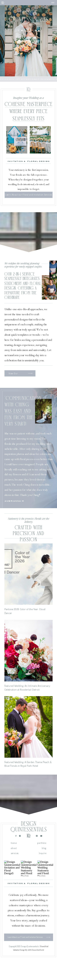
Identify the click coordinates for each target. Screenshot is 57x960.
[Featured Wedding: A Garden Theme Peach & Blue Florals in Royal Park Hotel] (29, 727)
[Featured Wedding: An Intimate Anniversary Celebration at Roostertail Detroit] (29, 650)
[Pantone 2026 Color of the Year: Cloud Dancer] (29, 574)
